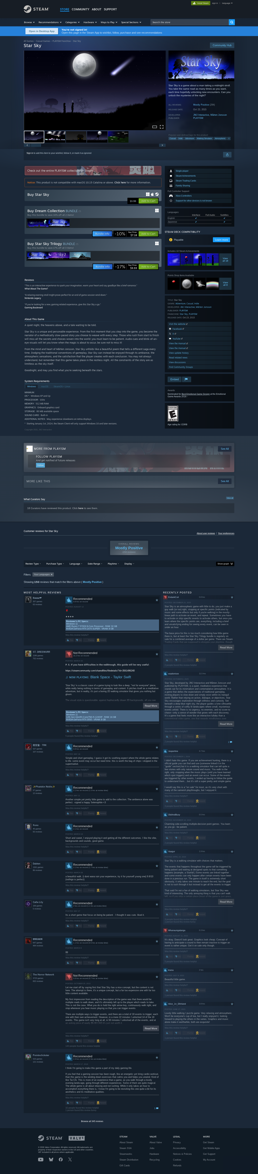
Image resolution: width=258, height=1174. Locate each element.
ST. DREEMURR (41, 652)
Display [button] (128, 563)
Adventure (189, 138)
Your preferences (226, 533)
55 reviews (37, 832)
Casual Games (43, 41)
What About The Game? (36, 288)
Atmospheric (220, 138)
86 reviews (37, 870)
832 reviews (38, 981)
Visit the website (177, 324)
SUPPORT (110, 9)
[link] (126, 234)
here (80, 508)
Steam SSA (126, 1148)
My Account (209, 1159)
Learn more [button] (221, 239)
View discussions (177, 362)
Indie (180, 138)
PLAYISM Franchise (61, 41)
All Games (29, 41)
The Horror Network (43, 974)
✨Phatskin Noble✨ (44, 786)
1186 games (38, 655)
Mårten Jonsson (218, 115)
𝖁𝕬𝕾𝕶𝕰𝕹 (37, 939)
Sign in (30, 153)
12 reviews (37, 793)
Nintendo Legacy (33, 298)
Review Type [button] (32, 563)
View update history (179, 353)
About (96, 9)
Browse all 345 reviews (92, 1121)
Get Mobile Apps (211, 1148)
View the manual (177, 343)
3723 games (38, 978)
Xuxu (35, 825)
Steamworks (126, 1154)
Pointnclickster (41, 1055)
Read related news (178, 357)
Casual (173, 138)
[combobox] (190, 22)
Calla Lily (38, 902)
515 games (37, 1059)
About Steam (126, 1142)
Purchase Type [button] (54, 563)
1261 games (38, 867)
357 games (37, 601)
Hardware (154, 1154)
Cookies (177, 1159)
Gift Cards (125, 1165)
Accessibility (179, 1148)
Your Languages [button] (42, 574)
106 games (37, 906)
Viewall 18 (225, 259)
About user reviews (206, 533)
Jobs (152, 1148)
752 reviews (38, 658)
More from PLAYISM (50, 448)
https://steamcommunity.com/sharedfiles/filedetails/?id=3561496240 (100, 670)
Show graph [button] (223, 564)
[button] (29, 22)
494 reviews (38, 946)
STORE (64, 9)
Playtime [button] (112, 563)
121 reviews (38, 1062)
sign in (215, 3)
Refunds (177, 1165)
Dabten (36, 863)
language (226, 3)
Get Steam (208, 1142)
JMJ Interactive (201, 115)
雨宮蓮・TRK (40, 745)
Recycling (155, 1159)
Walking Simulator (204, 138)
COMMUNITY (80, 9)
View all (230, 498)
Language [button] (75, 563)
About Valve (156, 1142)
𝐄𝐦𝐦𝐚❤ (37, 598)
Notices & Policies (182, 1154)
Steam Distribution (129, 1159)
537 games (37, 749)
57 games (37, 790)
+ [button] (228, 138)
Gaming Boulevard (34, 307)
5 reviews (37, 909)
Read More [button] (151, 705)
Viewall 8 (225, 283)
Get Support (209, 1154)
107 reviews (38, 752)
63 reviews (37, 604)
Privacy (177, 1142)
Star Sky (184, 314)
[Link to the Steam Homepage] (36, 11)
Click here (120, 182)
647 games (37, 943)
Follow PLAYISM (49, 456)
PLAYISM (198, 118)
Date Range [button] (94, 563)
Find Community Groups (181, 367)
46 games (37, 829)
